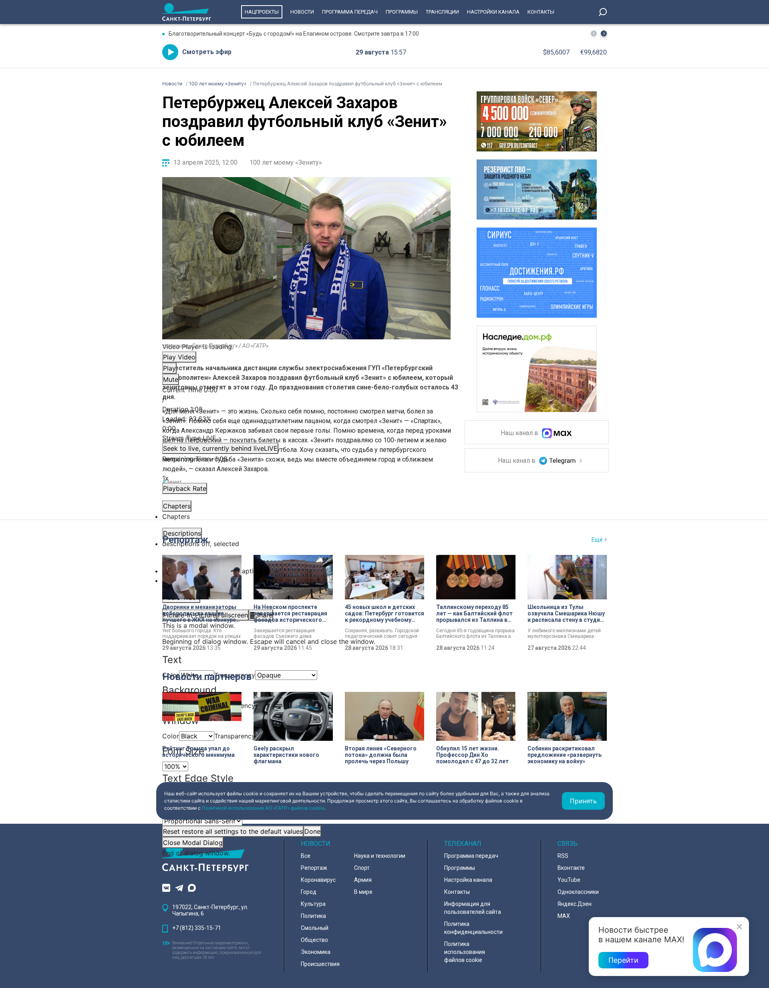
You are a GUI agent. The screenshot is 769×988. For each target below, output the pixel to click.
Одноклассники (578, 892)
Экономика (315, 952)
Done (312, 831)
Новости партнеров (207, 676)
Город (308, 892)
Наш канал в (520, 433)
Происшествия (320, 964)
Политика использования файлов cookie (464, 952)
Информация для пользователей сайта (472, 908)
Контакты (540, 12)
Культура (313, 904)
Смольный (314, 928)
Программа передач (350, 12)
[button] (604, 33)
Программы (402, 12)
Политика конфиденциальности (473, 928)
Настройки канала (493, 12)
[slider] (306, 423)
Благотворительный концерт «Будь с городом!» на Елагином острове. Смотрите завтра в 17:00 (294, 33)
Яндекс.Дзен (575, 904)
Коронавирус (318, 880)
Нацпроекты (262, 12)
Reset (233, 831)
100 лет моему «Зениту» (286, 162)
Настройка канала (468, 880)
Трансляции (442, 12)
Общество (314, 940)
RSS (563, 856)
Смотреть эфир (207, 52)
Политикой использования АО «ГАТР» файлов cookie (263, 808)
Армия (363, 880)
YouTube (569, 880)
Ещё (597, 539)
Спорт (362, 868)
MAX (564, 916)
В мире (363, 892)
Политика (313, 916)
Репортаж (185, 539)
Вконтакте (571, 868)
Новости (302, 12)
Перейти (623, 960)
